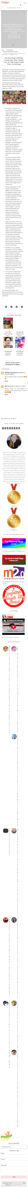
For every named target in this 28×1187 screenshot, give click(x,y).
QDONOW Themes (16, 1185)
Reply (6, 381)
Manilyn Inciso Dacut (11, 372)
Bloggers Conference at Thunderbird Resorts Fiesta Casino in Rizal (17, 1088)
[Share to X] (6, 307)
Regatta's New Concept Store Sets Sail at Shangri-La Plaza (9, 1034)
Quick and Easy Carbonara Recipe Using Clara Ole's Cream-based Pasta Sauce (17, 872)
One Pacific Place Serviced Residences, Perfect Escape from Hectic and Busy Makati (17, 780)
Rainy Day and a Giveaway (9, 842)
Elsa (6, 386)
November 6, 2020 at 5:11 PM (16, 386)
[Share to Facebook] (11, 307)
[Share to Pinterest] (22, 307)
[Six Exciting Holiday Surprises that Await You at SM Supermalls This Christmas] (17, 307)
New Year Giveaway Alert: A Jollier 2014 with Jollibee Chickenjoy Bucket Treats (9, 690)
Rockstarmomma (17, 1183)
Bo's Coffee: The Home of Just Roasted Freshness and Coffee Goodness (17, 958)
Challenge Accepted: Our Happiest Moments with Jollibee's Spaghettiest (9, 957)
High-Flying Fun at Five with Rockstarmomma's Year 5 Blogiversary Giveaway (17, 689)
